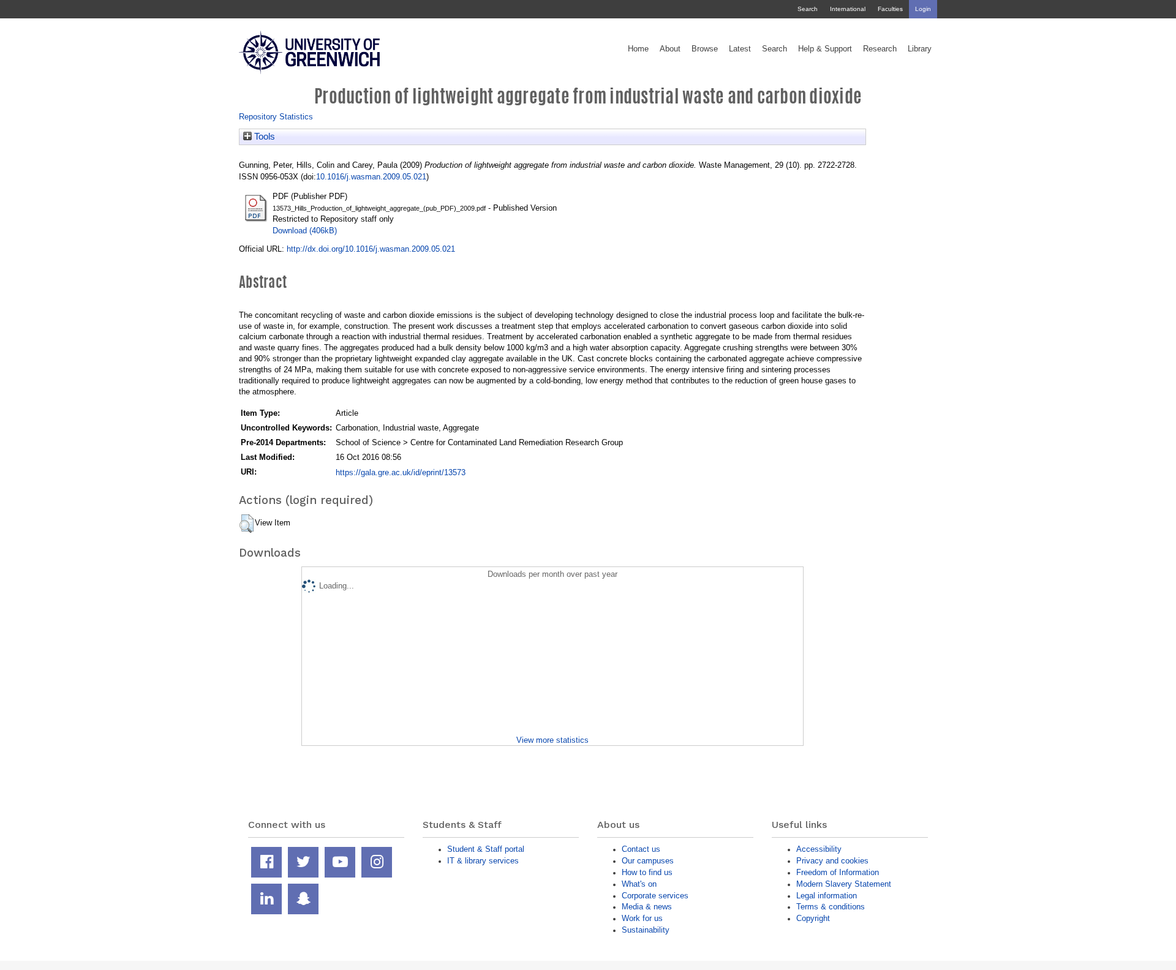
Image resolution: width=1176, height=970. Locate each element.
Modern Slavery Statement (843, 884)
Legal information (826, 895)
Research (880, 49)
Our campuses (648, 860)
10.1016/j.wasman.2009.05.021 (371, 176)
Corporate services (655, 895)
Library (920, 49)
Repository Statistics (276, 116)
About (670, 49)
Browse (705, 49)
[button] (246, 523)
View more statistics (552, 740)
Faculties (890, 9)
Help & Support (825, 49)
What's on (639, 884)
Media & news (647, 906)
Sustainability (645, 929)
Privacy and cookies (832, 860)
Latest (740, 49)
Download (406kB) (305, 230)
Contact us (641, 849)
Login (923, 9)
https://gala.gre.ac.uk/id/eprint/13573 (401, 472)
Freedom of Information (837, 872)
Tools (263, 136)
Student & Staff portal (485, 849)
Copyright (813, 918)
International (847, 9)
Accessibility (819, 849)
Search (807, 9)
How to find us (647, 872)
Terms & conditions (830, 906)
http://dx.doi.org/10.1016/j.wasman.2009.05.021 (371, 249)
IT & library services (483, 860)
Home (638, 49)
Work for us (642, 918)
